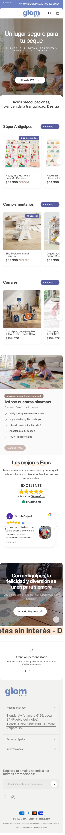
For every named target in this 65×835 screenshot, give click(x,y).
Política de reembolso (24, 827)
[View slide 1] (26, 671)
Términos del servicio (30, 824)
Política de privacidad (11, 824)
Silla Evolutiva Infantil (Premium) (17, 255)
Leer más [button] (14, 542)
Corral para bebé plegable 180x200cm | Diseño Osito (20, 333)
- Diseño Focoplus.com (38, 818)
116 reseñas (38, 496)
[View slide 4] (37, 671)
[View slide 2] (29, 671)
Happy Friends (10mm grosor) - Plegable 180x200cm (18, 178)
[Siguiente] (59, 161)
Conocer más (15, 448)
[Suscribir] (54, 784)
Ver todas (48, 126)
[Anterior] (3, 161)
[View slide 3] (33, 671)
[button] (57, 529)
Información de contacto (50, 824)
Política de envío (40, 827)
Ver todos (48, 204)
